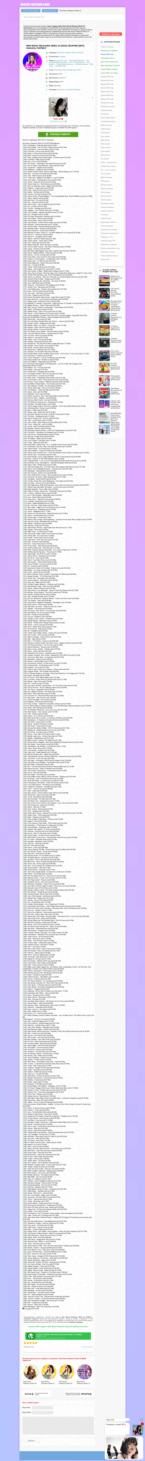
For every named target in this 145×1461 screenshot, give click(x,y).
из (74, 1322)
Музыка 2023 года (60, 60)
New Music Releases (73, 89)
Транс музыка (105, 147)
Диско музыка (105, 155)
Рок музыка (105, 114)
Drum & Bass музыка (108, 117)
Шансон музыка (106, 125)
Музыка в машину (107, 188)
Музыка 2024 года (107, 80)
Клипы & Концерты (107, 207)
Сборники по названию (109, 244)
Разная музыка (106, 218)
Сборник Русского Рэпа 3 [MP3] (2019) (116, 340)
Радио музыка (106, 129)
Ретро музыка (105, 144)
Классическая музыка (108, 166)
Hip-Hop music (61, 66)
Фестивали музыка (107, 203)
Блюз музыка (105, 151)
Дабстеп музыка (106, 177)
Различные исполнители (109, 233)
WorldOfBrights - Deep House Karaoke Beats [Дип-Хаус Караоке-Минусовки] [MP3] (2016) (116, 418)
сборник (61, 33)
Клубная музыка (106, 110)
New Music (61, 89)
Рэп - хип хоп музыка (76, 62)
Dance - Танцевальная (109, 162)
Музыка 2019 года (107, 99)
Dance (79, 70)
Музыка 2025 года (107, 76)
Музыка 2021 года (107, 91)
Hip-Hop (69, 70)
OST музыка (105, 181)
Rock (60, 70)
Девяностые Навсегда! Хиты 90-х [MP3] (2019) (116, 279)
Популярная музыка (76, 60)
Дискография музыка (108, 222)
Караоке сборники (107, 211)
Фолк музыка (105, 132)
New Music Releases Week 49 (30, 1382)
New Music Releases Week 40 (65, 1382)
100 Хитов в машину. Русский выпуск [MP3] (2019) (116, 292)
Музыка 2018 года (107, 103)
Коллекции (104, 214)
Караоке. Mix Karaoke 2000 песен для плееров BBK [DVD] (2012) (115, 404)
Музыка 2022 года (107, 88)
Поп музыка (105, 159)
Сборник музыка (81, 64)
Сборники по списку (108, 252)
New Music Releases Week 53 (47, 1382)
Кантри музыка (106, 200)
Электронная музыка (108, 121)
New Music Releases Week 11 (83, 1382)
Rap (74, 70)
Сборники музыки (107, 226)
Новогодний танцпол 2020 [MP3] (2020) (116, 377)
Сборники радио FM (108, 241)
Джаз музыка (105, 140)
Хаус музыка (105, 136)
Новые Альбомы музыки (109, 255)
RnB (64, 70)
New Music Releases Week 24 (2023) (70, 52)
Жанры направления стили (110, 248)
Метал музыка (106, 192)
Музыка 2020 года (107, 95)
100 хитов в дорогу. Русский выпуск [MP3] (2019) (116, 353)
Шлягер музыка (106, 196)
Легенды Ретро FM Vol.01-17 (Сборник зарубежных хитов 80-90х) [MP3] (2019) (116, 305)
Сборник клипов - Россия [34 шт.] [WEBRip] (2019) (116, 317)
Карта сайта (105, 259)
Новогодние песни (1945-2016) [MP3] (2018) (115, 428)
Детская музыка (106, 185)
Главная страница (107, 47)
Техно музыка (105, 173)
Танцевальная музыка (65, 64)
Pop (55, 70)
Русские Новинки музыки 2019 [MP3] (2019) (115, 366)
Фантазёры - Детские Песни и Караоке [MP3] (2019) (116, 391)
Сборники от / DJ (107, 237)
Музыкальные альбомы (109, 229)
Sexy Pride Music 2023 (75, 126)
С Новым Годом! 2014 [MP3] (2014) (115, 328)
